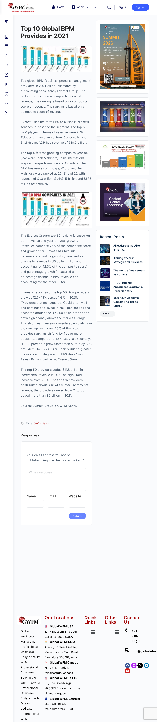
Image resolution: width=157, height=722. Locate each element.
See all (107, 313)
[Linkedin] (146, 665)
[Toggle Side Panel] (6, 21)
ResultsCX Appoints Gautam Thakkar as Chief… (126, 301)
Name (31, 496)
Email (52, 496)
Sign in (123, 7)
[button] (92, 631)
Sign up (140, 7)
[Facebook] (127, 665)
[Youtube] (127, 670)
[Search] (109, 7)
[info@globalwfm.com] (127, 650)
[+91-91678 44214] (127, 630)
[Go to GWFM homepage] (22, 7)
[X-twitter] (140, 665)
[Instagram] (134, 665)
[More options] (94, 7)
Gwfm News (41, 423)
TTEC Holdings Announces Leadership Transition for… (128, 286)
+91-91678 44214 (136, 636)
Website (75, 496)
